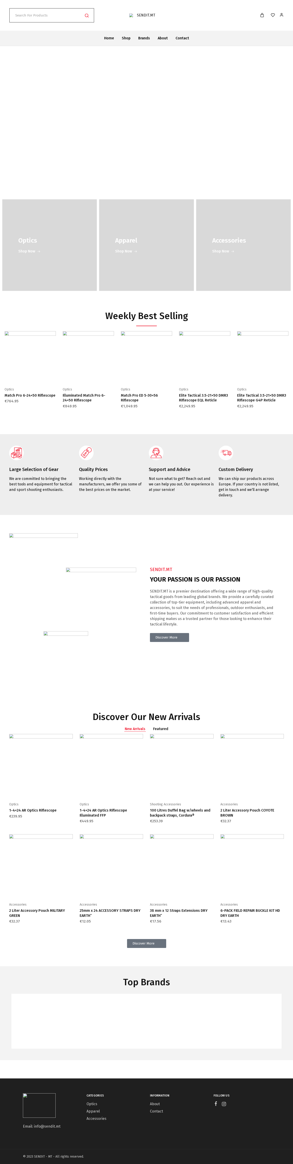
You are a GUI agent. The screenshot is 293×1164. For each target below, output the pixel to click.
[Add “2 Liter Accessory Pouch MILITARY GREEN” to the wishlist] (52, 890)
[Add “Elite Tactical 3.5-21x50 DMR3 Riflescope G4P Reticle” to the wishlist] (274, 375)
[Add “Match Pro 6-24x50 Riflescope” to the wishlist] (41, 375)
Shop (126, 38)
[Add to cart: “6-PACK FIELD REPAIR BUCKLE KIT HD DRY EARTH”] (240, 890)
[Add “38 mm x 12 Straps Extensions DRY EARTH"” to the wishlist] (193, 890)
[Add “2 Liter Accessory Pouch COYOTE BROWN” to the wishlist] (263, 790)
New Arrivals (135, 729)
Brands (144, 38)
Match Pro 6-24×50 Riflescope (30, 395)
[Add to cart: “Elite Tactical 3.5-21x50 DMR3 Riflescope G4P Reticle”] (251, 375)
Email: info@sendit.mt (41, 1126)
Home (109, 38)
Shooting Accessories (165, 804)
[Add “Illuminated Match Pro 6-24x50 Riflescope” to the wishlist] (99, 375)
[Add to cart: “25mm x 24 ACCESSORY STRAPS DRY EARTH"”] (99, 890)
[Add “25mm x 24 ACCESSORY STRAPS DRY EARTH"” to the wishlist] (122, 890)
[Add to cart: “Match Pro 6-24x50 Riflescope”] (18, 375)
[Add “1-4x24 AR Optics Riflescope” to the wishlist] (52, 790)
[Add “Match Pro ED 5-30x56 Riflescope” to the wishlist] (158, 375)
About (163, 38)
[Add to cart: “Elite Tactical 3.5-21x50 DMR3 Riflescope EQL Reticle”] (193, 375)
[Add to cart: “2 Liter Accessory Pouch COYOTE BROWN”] (240, 790)
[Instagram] (224, 1104)
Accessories (229, 804)
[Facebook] (216, 1104)
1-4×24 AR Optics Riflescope (33, 810)
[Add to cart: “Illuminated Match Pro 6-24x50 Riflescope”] (76, 375)
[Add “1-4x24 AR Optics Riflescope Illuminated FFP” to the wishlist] (122, 790)
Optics (9, 389)
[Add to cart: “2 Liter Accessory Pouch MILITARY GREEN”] (29, 890)
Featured (160, 729)
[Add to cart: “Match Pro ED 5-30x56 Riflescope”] (135, 375)
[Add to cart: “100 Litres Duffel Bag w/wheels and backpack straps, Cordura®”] (170, 790)
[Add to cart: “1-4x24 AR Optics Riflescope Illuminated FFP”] (99, 790)
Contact (182, 38)
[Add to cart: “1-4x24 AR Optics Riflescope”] (29, 790)
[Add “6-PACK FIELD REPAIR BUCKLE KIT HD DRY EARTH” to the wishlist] (263, 890)
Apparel (93, 1111)
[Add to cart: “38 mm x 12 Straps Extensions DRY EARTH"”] (170, 890)
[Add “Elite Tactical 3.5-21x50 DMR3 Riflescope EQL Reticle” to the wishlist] (216, 375)
